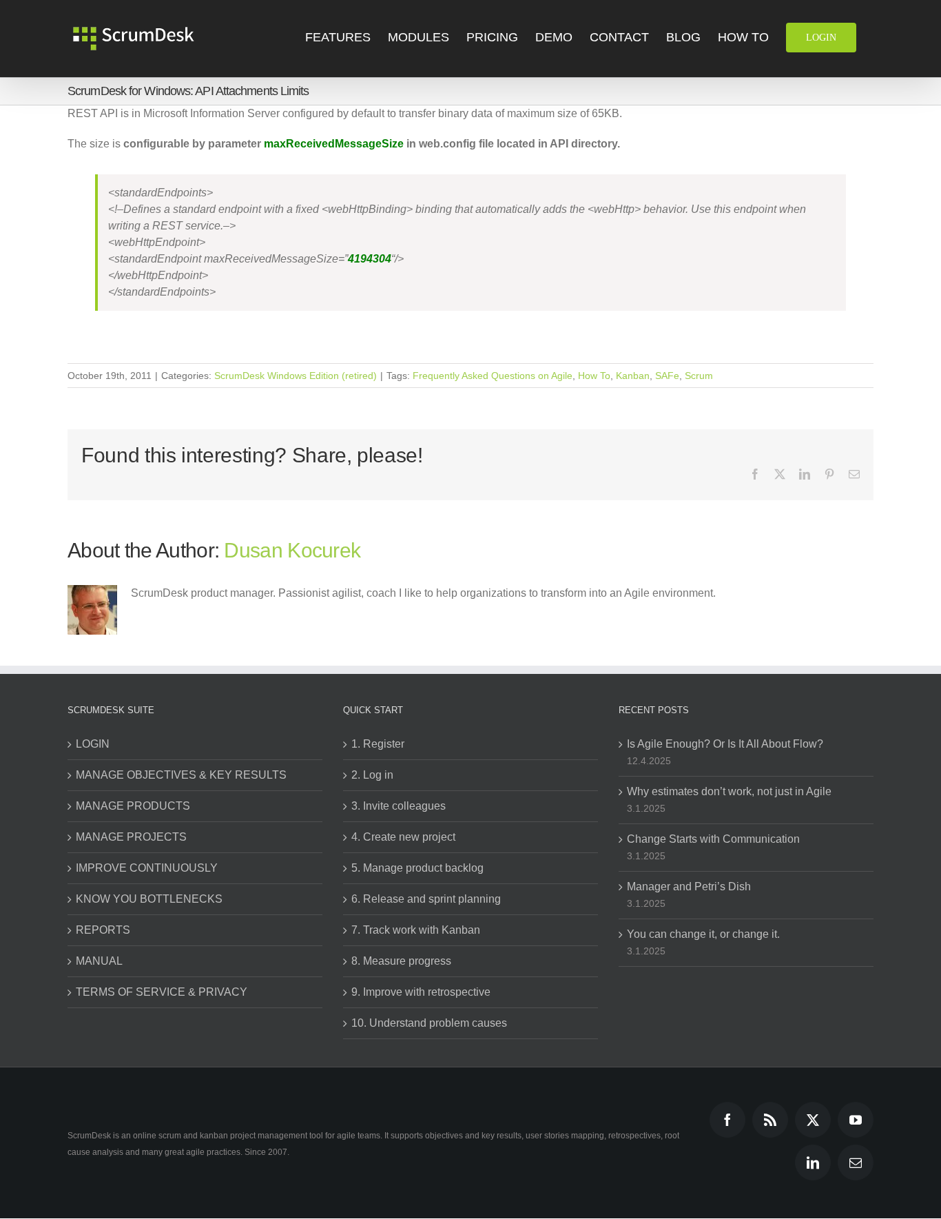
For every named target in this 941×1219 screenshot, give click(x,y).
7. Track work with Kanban (415, 930)
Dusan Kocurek (292, 550)
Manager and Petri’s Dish (689, 886)
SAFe (667, 375)
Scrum (699, 375)
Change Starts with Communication (713, 839)
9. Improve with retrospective (420, 992)
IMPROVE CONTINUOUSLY (147, 868)
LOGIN (93, 744)
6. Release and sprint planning (426, 899)
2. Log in (372, 775)
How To (594, 375)
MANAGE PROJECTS (131, 837)
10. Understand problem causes (429, 1023)
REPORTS (103, 930)
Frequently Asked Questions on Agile (492, 375)
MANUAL (99, 961)
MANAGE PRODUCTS (133, 806)
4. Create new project (403, 837)
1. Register (377, 744)
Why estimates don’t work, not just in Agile (729, 791)
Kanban (633, 375)
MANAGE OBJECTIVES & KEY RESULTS (181, 775)
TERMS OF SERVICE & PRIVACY (161, 992)
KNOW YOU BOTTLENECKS (149, 899)
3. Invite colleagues (398, 806)
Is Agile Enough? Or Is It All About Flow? (725, 744)
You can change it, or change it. (703, 934)
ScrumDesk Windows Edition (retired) (295, 375)
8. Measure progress (401, 961)
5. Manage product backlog (417, 868)
